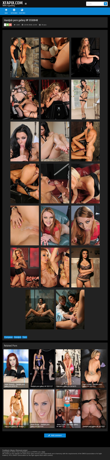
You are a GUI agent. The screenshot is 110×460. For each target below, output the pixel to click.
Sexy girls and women (13, 4)
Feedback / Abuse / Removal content (14, 450)
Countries (22, 13)
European (8, 337)
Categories (14, 13)
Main (6, 13)
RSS (43, 452)
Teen (25, 337)
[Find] (105, 3)
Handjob (17, 337)
